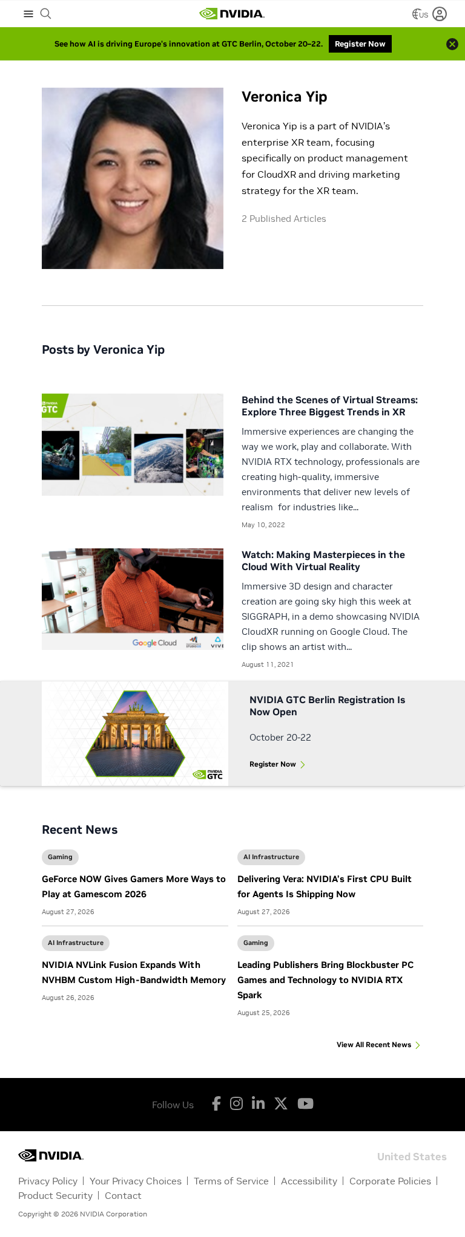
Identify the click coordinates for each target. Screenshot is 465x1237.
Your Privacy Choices (136, 1181)
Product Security (55, 1195)
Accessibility (309, 1181)
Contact (123, 1195)
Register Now (272, 763)
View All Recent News (374, 1044)
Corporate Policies (390, 1181)
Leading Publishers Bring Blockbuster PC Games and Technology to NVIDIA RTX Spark (325, 980)
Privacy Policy (48, 1181)
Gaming (60, 856)
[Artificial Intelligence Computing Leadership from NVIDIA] (232, 14)
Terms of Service (231, 1181)
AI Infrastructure (271, 856)
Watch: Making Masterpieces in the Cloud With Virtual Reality (323, 560)
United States (412, 1155)
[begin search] (46, 14)
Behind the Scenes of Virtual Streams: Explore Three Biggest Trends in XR (330, 406)
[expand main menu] (28, 14)
